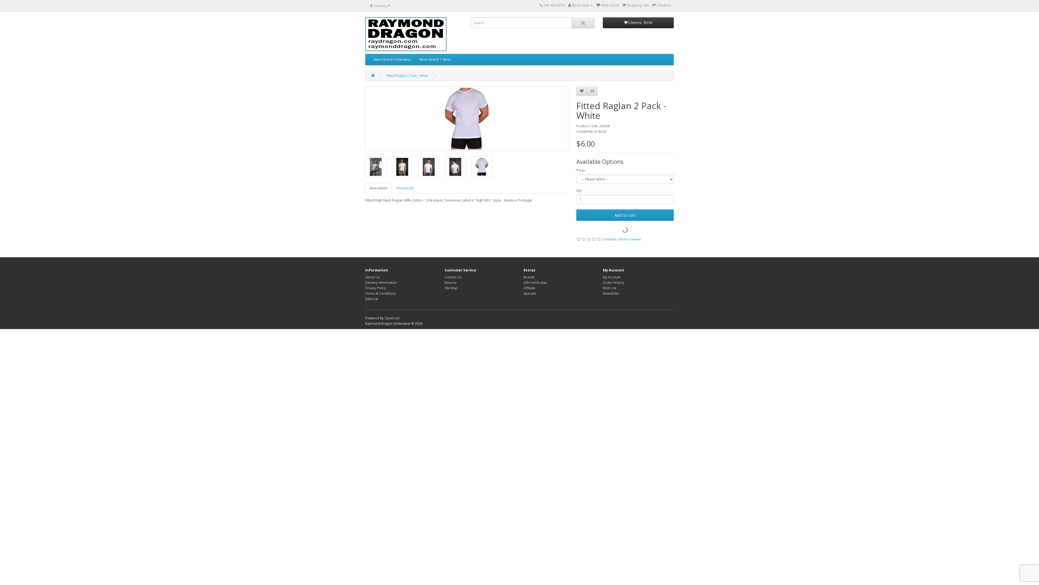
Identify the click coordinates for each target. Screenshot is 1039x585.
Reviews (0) (405, 188)
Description (378, 188)
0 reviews (609, 239)
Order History (613, 282)
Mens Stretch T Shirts (435, 59)
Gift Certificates (535, 282)
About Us (372, 277)
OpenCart (392, 318)
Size (582, 170)
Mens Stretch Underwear (392, 59)
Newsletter (611, 293)
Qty (579, 190)
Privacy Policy (375, 288)
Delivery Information (381, 282)
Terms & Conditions (380, 293)
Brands (529, 277)
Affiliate (529, 288)
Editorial (371, 299)
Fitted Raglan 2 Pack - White (407, 75)
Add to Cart (625, 215)
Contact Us (453, 277)
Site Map (451, 288)
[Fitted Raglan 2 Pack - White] (466, 118)
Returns (450, 282)
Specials (530, 293)
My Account (611, 277)
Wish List (609, 288)
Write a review (630, 239)
